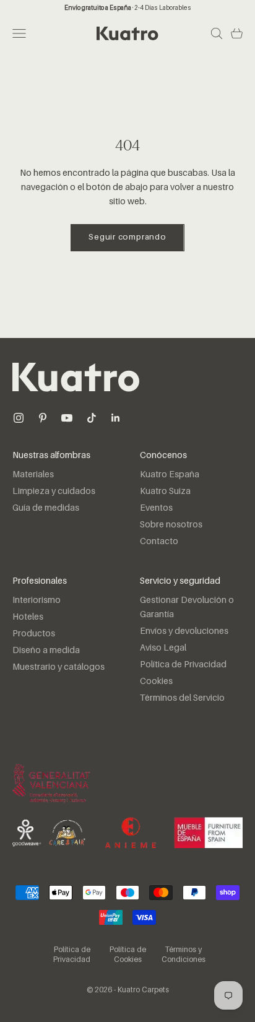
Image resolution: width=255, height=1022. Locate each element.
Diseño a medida (46, 650)
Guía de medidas (45, 508)
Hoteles (27, 617)
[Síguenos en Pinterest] (43, 418)
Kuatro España (169, 474)
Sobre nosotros (171, 525)
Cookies (156, 681)
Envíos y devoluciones (184, 631)
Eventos (156, 508)
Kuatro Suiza (165, 491)
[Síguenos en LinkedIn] (116, 418)
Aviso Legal (163, 648)
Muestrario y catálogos (58, 667)
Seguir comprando (127, 237)
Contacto (159, 541)
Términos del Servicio (182, 698)
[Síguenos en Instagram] (18, 418)
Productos (33, 634)
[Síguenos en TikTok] (91, 418)
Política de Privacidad (183, 664)
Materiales (33, 474)
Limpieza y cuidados (53, 491)
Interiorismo (36, 600)
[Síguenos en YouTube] (67, 418)
